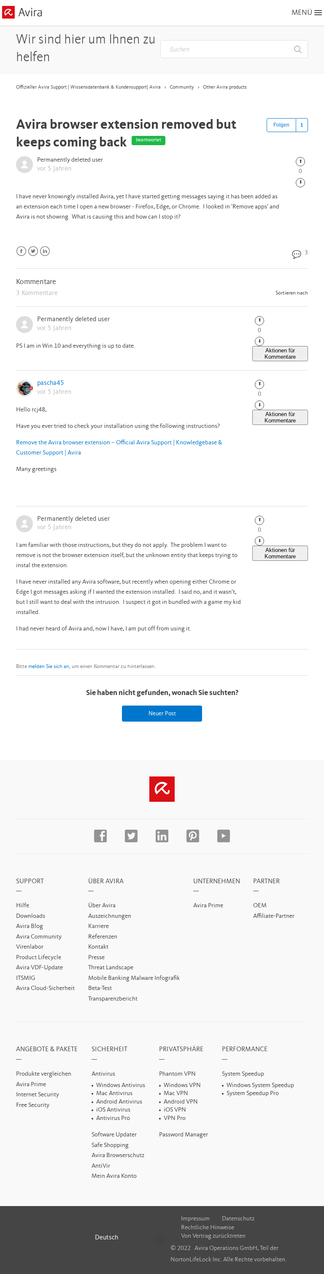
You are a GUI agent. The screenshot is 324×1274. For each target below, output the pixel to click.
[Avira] (162, 789)
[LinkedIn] (45, 251)
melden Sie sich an (48, 666)
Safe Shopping (110, 1145)
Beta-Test (100, 988)
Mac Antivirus (114, 1093)
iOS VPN (175, 1110)
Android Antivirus (119, 1102)
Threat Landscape (110, 968)
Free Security (32, 1105)
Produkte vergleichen (43, 1074)
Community (182, 87)
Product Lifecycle (38, 958)
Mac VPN (176, 1093)
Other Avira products (225, 87)
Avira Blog (29, 926)
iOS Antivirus (113, 1110)
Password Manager (183, 1135)
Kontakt (98, 947)
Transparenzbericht (113, 999)
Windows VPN (182, 1085)
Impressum (195, 1219)
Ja (300, 161)
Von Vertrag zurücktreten (213, 1236)
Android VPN (181, 1102)
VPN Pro (175, 1118)
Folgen (281, 125)
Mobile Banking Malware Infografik (134, 978)
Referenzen (102, 937)
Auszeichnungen (109, 916)
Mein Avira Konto (114, 1176)
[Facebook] (21, 251)
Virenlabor (29, 947)
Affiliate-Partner (273, 916)
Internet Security (37, 1095)
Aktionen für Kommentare (280, 353)
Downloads (30, 916)
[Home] (22, 14)
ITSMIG (25, 978)
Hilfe (22, 906)
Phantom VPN (177, 1074)
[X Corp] (33, 251)
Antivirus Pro (113, 1118)
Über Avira (102, 906)
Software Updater (114, 1135)
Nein (300, 182)
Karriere (98, 926)
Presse (96, 958)
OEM (260, 906)
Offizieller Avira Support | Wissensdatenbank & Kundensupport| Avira (88, 87)
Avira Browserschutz (118, 1155)
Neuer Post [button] (162, 714)
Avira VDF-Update (39, 968)
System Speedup (243, 1074)
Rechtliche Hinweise (207, 1228)
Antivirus (103, 1074)
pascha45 (50, 383)
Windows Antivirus (120, 1085)
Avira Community (39, 937)
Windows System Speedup (260, 1085)
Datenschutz (238, 1219)
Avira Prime (208, 906)
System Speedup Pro (253, 1093)
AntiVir (101, 1166)
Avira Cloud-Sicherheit (45, 988)
